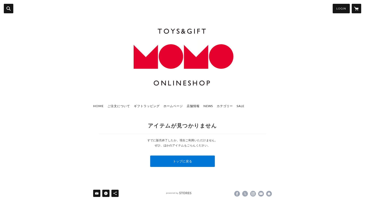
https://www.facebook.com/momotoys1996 (237, 194)
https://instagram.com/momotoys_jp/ (253, 194)
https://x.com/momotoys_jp (245, 194)
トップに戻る (182, 161)
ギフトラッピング (147, 106)
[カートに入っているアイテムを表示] (356, 8)
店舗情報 (193, 106)
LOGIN (341, 8)
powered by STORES (179, 193)
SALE (240, 106)
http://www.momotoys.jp (269, 194)
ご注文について (118, 106)
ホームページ (173, 106)
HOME (98, 106)
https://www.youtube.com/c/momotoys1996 (261, 194)
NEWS (208, 106)
